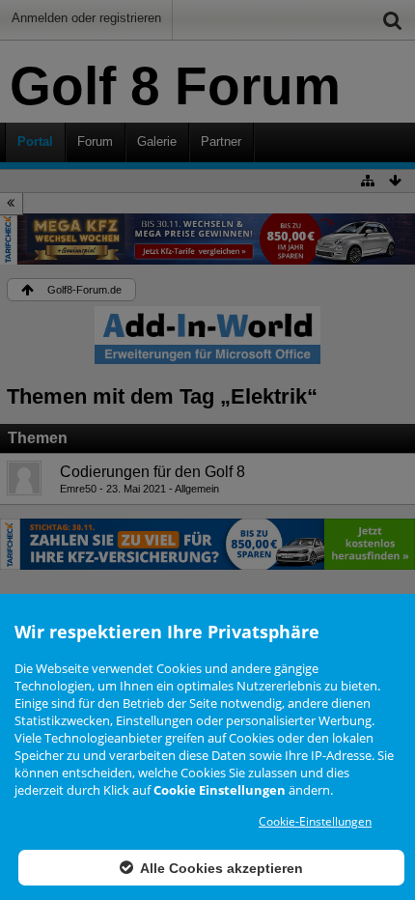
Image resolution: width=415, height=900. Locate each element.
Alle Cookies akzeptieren (220, 868)
